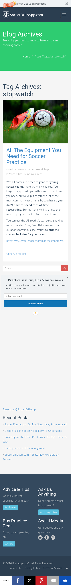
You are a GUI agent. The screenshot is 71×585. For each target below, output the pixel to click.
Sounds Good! (35, 303)
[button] (35, 280)
